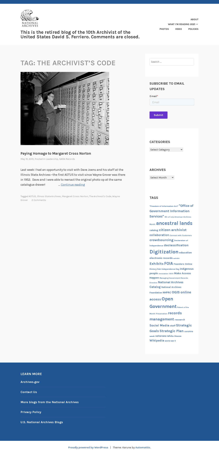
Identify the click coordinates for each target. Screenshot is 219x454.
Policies (193, 29)
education (185, 252)
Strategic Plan (172, 331)
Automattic (142, 447)
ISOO (171, 273)
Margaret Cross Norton (75, 196)
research (180, 319)
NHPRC (167, 292)
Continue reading (73, 184)
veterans (160, 336)
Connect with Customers (181, 235)
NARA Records (67, 159)
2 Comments (39, 200)
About (194, 19)
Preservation (161, 314)
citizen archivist (172, 230)
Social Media (159, 325)
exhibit (176, 258)
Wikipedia (157, 340)
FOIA (168, 263)
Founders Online (183, 264)
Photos (164, 29)
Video (178, 29)
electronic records (161, 258)
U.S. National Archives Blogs (42, 422)
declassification (176, 245)
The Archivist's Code (100, 196)
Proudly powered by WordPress (88, 447)
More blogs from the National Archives (50, 402)
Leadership (52, 159)
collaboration (159, 235)
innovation (163, 273)
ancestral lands (174, 223)
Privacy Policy (31, 412)
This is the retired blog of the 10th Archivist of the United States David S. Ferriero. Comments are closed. (80, 34)
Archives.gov (30, 382)
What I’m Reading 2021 (181, 24)
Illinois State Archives (49, 196)
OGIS (176, 292)
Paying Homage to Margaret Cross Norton (56, 153)
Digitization (164, 252)
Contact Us (29, 392)
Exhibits (157, 264)
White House (174, 336)
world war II (170, 341)
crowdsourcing (161, 240)
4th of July (169, 217)
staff (172, 325)
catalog (154, 230)
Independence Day (170, 269)
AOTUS (32, 196)
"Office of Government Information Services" (171, 211)
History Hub (155, 269)
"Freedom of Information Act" (164, 206)
